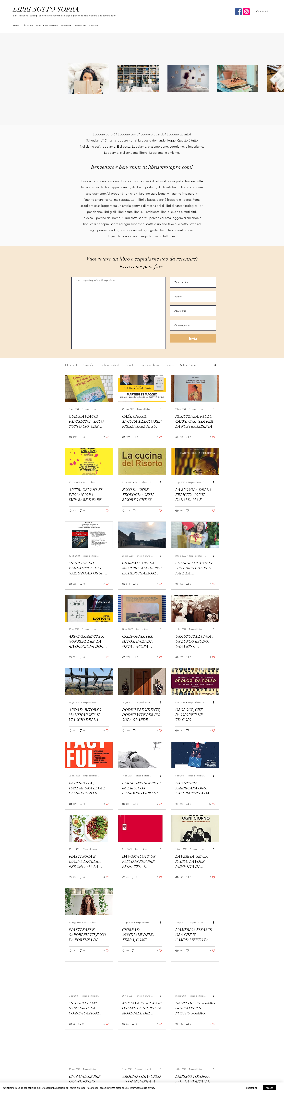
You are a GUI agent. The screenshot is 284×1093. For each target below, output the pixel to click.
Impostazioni (251, 1087)
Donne (170, 365)
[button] (66, 25)
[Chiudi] (280, 1087)
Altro (183, 365)
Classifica (89, 365)
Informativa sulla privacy (142, 1087)
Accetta (269, 1087)
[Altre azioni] (108, 409)
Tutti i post (71, 365)
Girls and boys (150, 365)
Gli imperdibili (110, 365)
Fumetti (130, 365)
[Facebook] (238, 11)
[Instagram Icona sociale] (246, 11)
